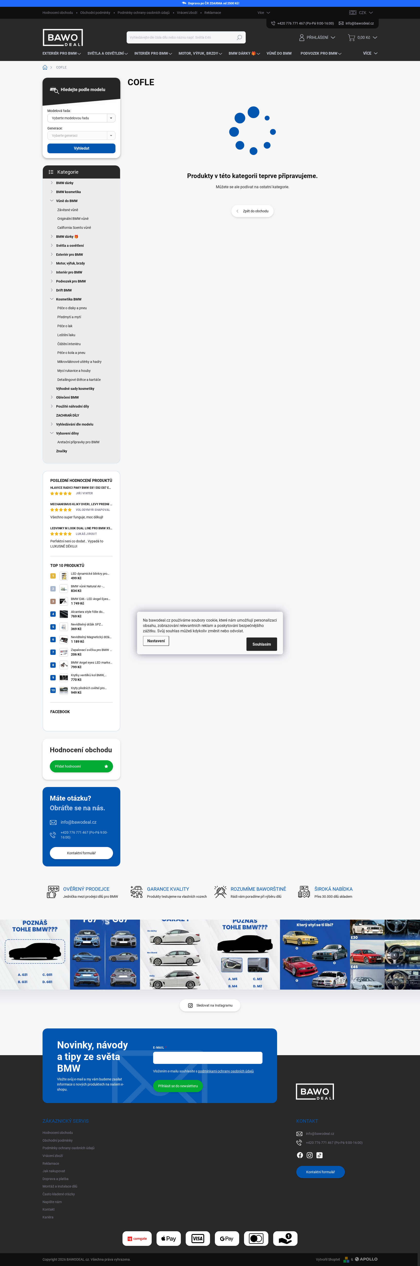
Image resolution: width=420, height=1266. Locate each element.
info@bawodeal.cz (78, 822)
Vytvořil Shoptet (328, 1259)
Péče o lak (64, 326)
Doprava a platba (56, 1179)
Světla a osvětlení (70, 246)
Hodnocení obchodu (58, 13)
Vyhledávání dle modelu (74, 424)
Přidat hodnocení (68, 766)
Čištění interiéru (69, 344)
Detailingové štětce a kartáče (79, 380)
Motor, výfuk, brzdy (70, 263)
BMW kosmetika (68, 192)
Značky (61, 451)
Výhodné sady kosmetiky (75, 389)
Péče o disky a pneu (72, 308)
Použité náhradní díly (72, 406)
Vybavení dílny (67, 433)
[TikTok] (319, 1154)
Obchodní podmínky (95, 13)
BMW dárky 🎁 (67, 237)
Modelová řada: (59, 111)
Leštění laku (66, 335)
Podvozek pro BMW (71, 281)
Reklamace (212, 13)
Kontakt (49, 1209)
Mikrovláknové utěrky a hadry (79, 362)
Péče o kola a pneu (71, 353)
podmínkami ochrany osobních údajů (226, 1071)
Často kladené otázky (59, 1194)
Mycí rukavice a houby (74, 371)
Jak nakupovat (54, 1171)
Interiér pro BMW (69, 272)
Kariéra (48, 1217)
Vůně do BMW (67, 201)
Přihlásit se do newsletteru (178, 1086)
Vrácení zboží (187, 13)
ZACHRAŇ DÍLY (67, 415)
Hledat (240, 37)
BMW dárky (64, 183)
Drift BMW (64, 290)
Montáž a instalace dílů (60, 1186)
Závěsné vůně (67, 210)
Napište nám (52, 1202)
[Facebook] (300, 1154)
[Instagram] (309, 1154)
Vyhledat (81, 148)
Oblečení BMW (67, 397)
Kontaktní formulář (81, 853)
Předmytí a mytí (69, 317)
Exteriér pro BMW (69, 255)
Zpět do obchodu (256, 211)
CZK (362, 12)
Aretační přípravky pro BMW (78, 442)
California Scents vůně (74, 228)
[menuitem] (62, 53)
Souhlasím (262, 644)
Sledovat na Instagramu (214, 1005)
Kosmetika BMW (68, 299)
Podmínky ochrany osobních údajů (144, 13)
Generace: (54, 128)
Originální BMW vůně (72, 219)
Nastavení (156, 641)
